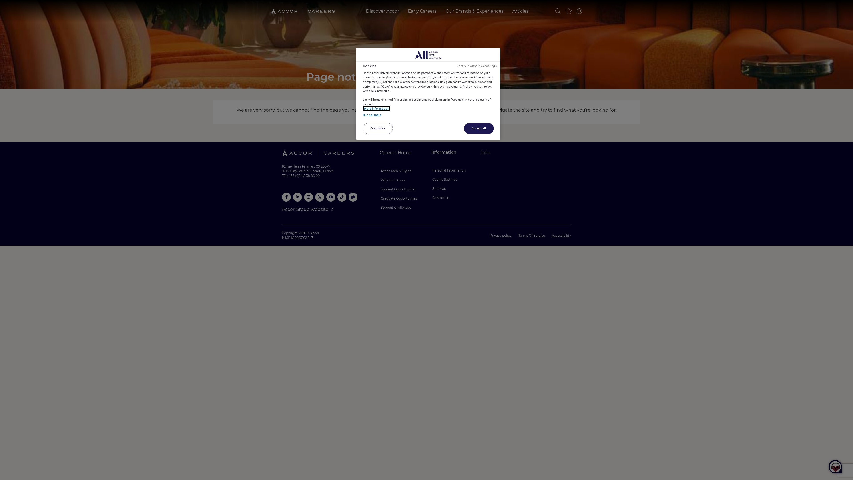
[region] (428, 94)
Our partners (372, 115)
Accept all (479, 128)
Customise (377, 128)
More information (376, 108)
